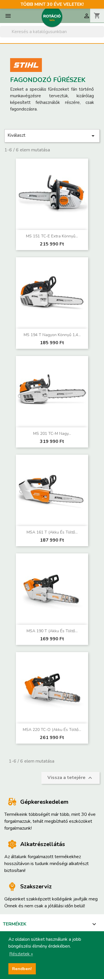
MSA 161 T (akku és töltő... (52, 532)
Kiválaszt (52, 135)
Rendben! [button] (22, 969)
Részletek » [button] (21, 954)
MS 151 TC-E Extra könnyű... (52, 236)
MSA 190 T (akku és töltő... (52, 631)
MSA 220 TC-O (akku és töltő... (52, 729)
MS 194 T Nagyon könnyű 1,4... (52, 335)
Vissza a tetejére (70, 777)
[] (101, 35)
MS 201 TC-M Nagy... (52, 433)
